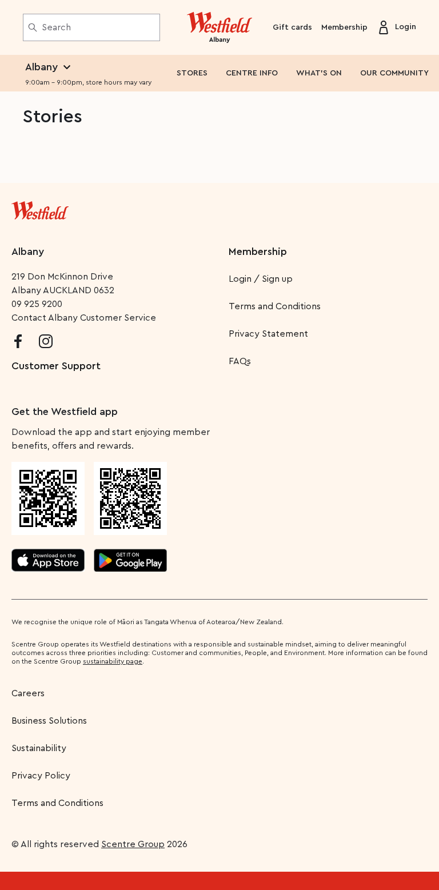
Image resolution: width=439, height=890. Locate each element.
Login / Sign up (261, 279)
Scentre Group (133, 844)
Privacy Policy (40, 775)
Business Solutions (49, 720)
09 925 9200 (36, 304)
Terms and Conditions (275, 306)
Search (56, 27)
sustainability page (112, 661)
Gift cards (292, 27)
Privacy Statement (268, 333)
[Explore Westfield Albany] (220, 27)
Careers (28, 693)
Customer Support (56, 366)
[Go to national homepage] (40, 208)
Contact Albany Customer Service (83, 317)
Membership (344, 27)
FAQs (240, 361)
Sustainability (38, 748)
